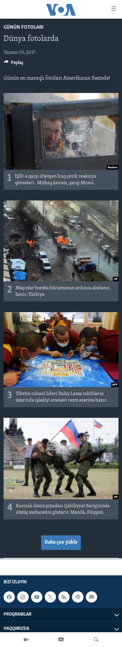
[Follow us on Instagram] (22, 597)
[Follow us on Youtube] (36, 597)
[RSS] (64, 597)
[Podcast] (77, 597)
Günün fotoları (24, 27)
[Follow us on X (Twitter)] (50, 597)
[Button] (13, 64)
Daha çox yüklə (61, 542)
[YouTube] (61, 639)
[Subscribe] (91, 597)
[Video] (26, 639)
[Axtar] (96, 639)
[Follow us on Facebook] (9, 597)
